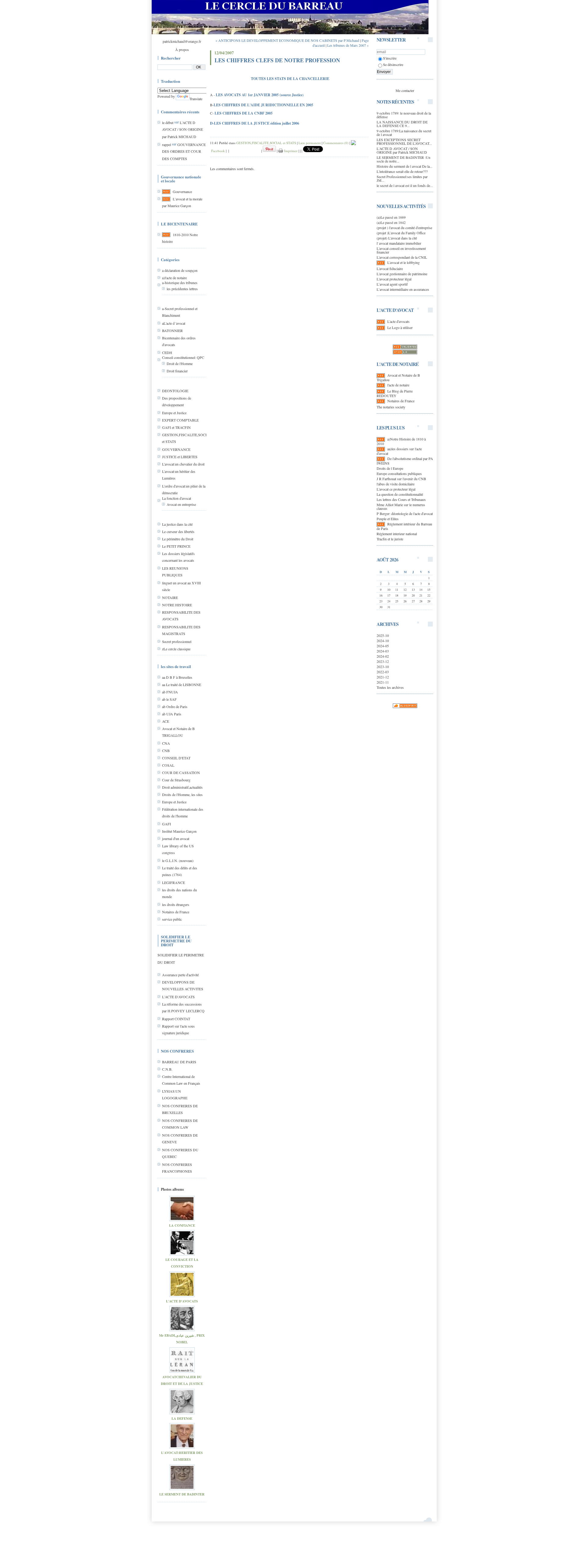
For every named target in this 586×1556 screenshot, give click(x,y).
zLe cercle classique (176, 648)
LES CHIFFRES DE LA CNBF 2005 (244, 113)
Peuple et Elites (388, 518)
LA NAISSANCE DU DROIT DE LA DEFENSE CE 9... (402, 123)
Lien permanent (309, 143)
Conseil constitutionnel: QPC (183, 357)
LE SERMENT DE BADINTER (181, 1494)
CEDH (167, 352)
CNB (166, 750)
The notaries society (391, 406)
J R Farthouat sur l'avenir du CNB (401, 478)
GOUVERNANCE (176, 449)
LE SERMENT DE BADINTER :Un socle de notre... (403, 159)
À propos (182, 49)
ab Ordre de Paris (174, 706)
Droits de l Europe (390, 468)
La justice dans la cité (177, 524)
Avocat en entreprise (181, 504)
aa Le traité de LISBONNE (181, 684)
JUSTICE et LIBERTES (179, 456)
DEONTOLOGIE (175, 390)
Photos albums (172, 1189)
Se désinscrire (393, 64)
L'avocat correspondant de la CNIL (402, 257)
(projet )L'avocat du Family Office (401, 232)
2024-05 (383, 645)
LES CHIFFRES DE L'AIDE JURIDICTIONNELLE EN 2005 (263, 105)
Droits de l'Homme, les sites (182, 794)
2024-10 (383, 640)
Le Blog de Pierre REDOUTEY (395, 393)
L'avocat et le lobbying (403, 262)
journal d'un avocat (175, 838)
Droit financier (177, 370)
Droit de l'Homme (180, 363)
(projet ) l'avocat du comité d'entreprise (404, 227)
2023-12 (383, 661)
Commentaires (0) (336, 143)
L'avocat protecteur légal (394, 278)
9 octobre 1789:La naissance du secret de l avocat (404, 132)
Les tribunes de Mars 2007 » (348, 45)
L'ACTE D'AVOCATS (178, 996)
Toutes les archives (390, 687)
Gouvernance (182, 191)
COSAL (168, 765)
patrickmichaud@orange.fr (182, 41)
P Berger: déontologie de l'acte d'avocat (405, 513)
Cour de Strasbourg (176, 779)
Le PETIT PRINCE (176, 546)
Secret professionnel (176, 641)
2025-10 (383, 635)
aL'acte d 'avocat (173, 323)
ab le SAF (169, 699)
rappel (166, 144)
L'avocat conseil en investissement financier (401, 250)
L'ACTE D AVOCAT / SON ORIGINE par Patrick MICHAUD (182, 129)
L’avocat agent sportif (392, 284)
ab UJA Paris (171, 713)
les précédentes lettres (182, 288)
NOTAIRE (170, 597)
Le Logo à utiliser (400, 327)
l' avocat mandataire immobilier (399, 243)
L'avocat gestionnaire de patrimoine (402, 273)
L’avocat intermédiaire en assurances (403, 289)
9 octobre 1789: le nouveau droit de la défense (404, 115)
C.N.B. (167, 1069)
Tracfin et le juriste (390, 538)
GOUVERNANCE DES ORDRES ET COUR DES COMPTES (184, 151)
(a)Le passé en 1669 (391, 217)
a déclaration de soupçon (179, 270)
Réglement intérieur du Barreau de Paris (404, 526)
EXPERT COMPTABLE (180, 420)
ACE (165, 721)
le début (167, 122)
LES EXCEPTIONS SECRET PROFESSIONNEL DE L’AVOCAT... (404, 141)
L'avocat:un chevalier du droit (183, 464)
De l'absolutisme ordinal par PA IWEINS (405, 461)
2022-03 (383, 671)
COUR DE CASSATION (181, 772)
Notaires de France (175, 911)
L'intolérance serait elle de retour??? (402, 171)
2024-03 (383, 650)
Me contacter (405, 90)
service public (172, 919)
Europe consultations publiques (399, 473)
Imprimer (290, 150)
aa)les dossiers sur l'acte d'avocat (399, 451)
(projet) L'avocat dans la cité (397, 238)
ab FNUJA (170, 691)
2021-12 (383, 676)
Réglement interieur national (397, 533)
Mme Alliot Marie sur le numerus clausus (401, 506)
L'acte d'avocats (398, 321)
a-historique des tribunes (179, 282)
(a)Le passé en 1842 (391, 222)
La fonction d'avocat (176, 498)
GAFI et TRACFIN (176, 427)
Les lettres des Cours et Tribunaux (401, 499)
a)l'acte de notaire (174, 277)
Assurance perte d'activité (180, 974)
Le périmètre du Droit (177, 538)
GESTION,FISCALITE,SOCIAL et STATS (266, 143)
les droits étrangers (175, 904)
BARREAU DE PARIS (179, 1061)
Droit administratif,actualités (182, 787)
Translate (196, 98)
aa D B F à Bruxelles (177, 677)
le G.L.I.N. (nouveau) (178, 860)
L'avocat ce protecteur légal (396, 489)
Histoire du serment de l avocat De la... (404, 166)
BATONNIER (172, 330)
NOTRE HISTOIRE (177, 604)
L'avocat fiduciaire (390, 268)
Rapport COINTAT (176, 1018)
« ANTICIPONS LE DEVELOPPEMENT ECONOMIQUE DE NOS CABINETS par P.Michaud (287, 40)
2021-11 (383, 682)
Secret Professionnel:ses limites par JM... (402, 178)
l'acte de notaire (398, 384)
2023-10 (383, 666)
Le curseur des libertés (178, 531)
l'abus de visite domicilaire (395, 483)
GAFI (166, 823)
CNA (166, 743)
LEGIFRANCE (173, 882)
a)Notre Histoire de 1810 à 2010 (401, 441)
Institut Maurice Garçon (179, 831)
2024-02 (383, 656)
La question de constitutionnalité (400, 494)
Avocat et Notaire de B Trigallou (398, 377)
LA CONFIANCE (182, 1225)
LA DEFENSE (182, 1418)
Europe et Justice (174, 412)
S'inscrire (389, 58)
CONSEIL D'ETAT (176, 757)
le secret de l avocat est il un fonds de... (405, 185)
